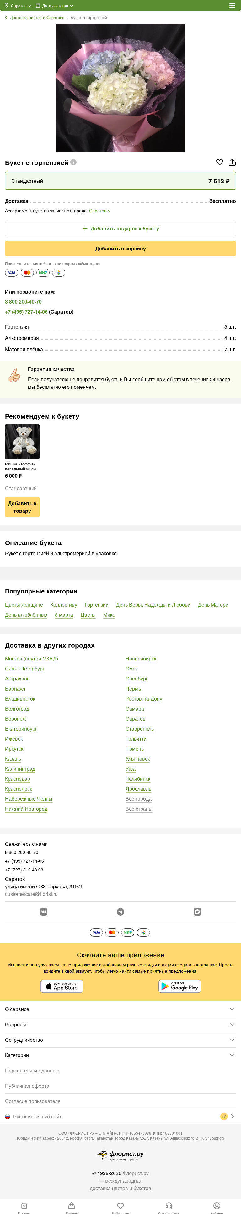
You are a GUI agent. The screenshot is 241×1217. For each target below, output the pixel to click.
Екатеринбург (21, 728)
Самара (135, 708)
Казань (13, 758)
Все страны (139, 808)
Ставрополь (140, 728)
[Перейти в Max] (197, 912)
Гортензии (97, 604)
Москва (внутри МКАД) (31, 658)
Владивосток (20, 698)
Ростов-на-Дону (144, 698)
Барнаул (15, 688)
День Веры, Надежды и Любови (153, 604)
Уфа (131, 768)
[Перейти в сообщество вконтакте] (43, 912)
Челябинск (138, 778)
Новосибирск (141, 658)
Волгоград (17, 708)
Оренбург (137, 678)
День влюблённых (26, 614)
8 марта (64, 614)
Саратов (136, 718)
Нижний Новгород (26, 808)
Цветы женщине (24, 604)
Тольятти (136, 738)
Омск (131, 668)
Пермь (133, 688)
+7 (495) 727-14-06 (26, 311)
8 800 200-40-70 (23, 301)
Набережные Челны (28, 798)
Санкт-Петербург (25, 668)
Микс (109, 614)
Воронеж (15, 718)
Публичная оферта (27, 1085)
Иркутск (14, 748)
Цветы (88, 614)
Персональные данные (32, 1070)
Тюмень (135, 748)
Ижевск (14, 738)
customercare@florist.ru (31, 893)
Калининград (20, 768)
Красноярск (18, 788)
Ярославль (138, 788)
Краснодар (17, 778)
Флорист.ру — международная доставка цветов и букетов (120, 1180)
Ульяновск (138, 758)
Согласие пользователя (33, 1101)
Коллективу (64, 604)
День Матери (213, 604)
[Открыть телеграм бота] (120, 912)
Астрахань (17, 678)
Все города (139, 798)
